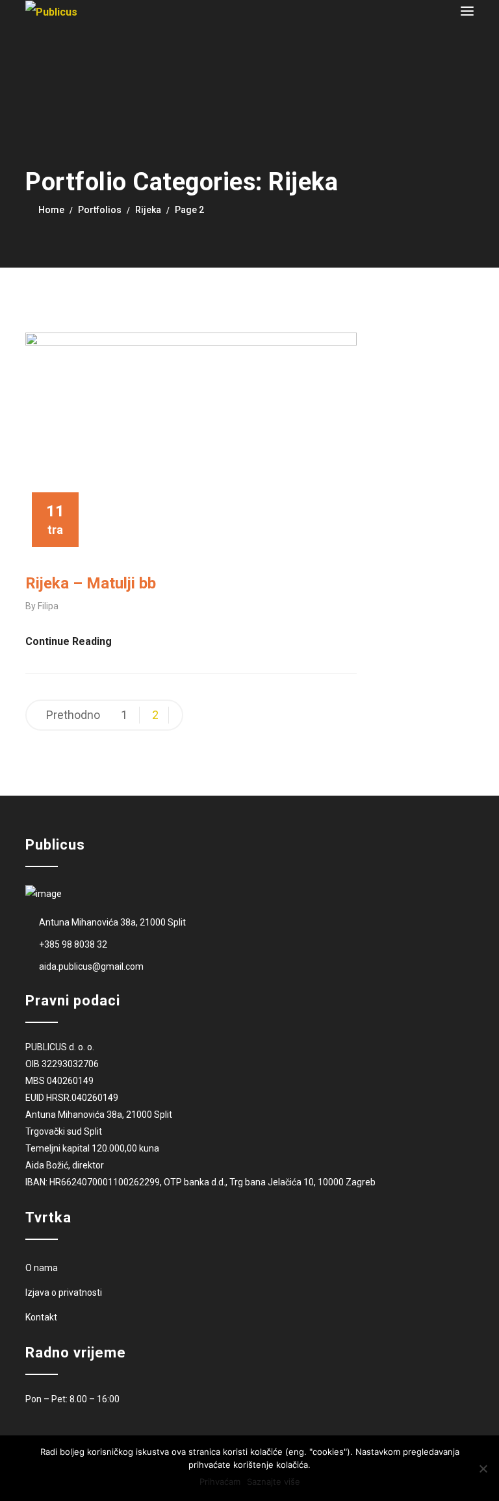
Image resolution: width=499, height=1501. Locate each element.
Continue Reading (68, 641)
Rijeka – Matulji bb (90, 583)
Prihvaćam (219, 1481)
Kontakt (41, 1317)
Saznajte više (273, 1481)
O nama (41, 1268)
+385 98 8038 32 (73, 944)
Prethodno (73, 715)
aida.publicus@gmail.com (91, 966)
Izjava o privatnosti (63, 1292)
